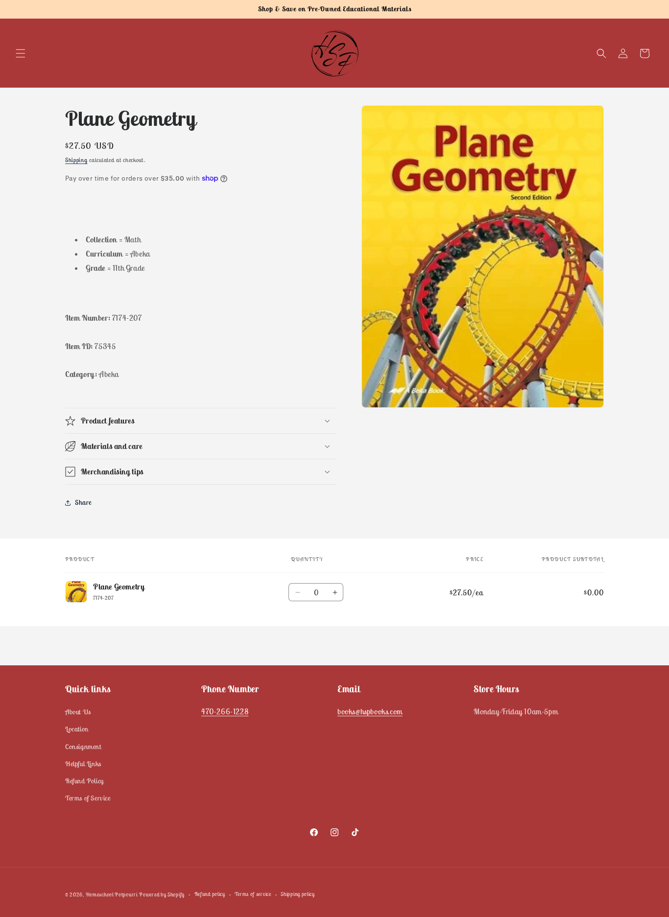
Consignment (83, 746)
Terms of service (253, 894)
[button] (20, 53)
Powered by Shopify (162, 894)
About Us (78, 711)
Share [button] (83, 502)
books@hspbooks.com (370, 711)
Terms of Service (88, 798)
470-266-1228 (224, 711)
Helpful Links (83, 763)
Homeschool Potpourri (112, 894)
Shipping (76, 160)
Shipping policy (298, 894)
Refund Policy (84, 780)
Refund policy (209, 894)
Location (77, 729)
